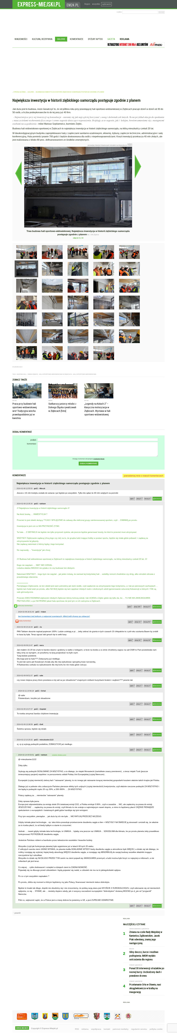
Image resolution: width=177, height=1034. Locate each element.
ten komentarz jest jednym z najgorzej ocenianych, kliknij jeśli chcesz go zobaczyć (54, 616)
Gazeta (111, 39)
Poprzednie (18, 173)
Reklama (124, 39)
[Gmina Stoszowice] (79, 1019)
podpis (33, 440)
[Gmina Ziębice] (105, 1019)
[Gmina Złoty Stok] (94, 1019)
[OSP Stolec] (115, 1019)
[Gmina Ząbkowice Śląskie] (32, 1019)
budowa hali (21, 374)
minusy (147, 498)
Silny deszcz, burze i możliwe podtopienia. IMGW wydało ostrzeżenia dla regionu (143, 956)
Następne (138, 166)
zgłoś (131, 498)
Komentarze (76, 39)
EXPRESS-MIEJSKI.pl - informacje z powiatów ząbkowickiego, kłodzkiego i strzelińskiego (38, 4)
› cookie (119, 12)
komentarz (31, 444)
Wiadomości (21, 39)
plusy (139, 498)
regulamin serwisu (139, 1029)
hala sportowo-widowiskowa (84, 374)
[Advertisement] (88, 68)
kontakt (107, 1029)
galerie (31, 92)
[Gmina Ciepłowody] (53, 1019)
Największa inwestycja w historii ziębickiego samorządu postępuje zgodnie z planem (70, 92)
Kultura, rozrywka (42, 39)
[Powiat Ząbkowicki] (19, 1019)
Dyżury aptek (95, 39)
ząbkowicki (106, 4)
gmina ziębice (33, 374)
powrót (17, 913)
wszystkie (96, 4)
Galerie (61, 39)
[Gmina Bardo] (43, 1019)
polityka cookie (156, 1029)
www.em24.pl (73, 4)
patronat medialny (120, 1029)
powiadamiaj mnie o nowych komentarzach (143, 475)
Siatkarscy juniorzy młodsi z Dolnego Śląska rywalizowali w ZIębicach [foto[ (62, 407)
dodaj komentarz (88, 464)
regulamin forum (98, 459)
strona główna (19, 92)
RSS (77, 1029)
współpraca (96, 1029)
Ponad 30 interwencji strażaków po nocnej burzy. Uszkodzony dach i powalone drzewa (146, 972)
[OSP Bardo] (126, 1019)
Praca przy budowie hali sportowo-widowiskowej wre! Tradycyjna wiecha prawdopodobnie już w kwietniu (24, 411)
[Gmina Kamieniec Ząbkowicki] (63, 1019)
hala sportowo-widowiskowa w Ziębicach (55, 374)
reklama (84, 1029)
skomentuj (158, 498)
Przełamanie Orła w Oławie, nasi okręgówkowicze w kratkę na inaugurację (145, 988)
